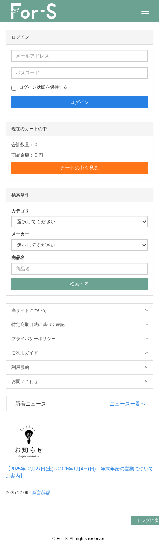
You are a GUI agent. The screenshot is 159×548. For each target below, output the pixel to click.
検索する (79, 284)
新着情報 (41, 492)
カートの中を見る (79, 168)
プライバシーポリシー (79, 338)
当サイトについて (79, 310)
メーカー (20, 234)
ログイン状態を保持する (43, 87)
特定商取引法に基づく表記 (79, 324)
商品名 (18, 257)
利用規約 (79, 367)
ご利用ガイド (79, 352)
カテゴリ (20, 210)
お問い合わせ (79, 381)
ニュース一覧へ (127, 404)
